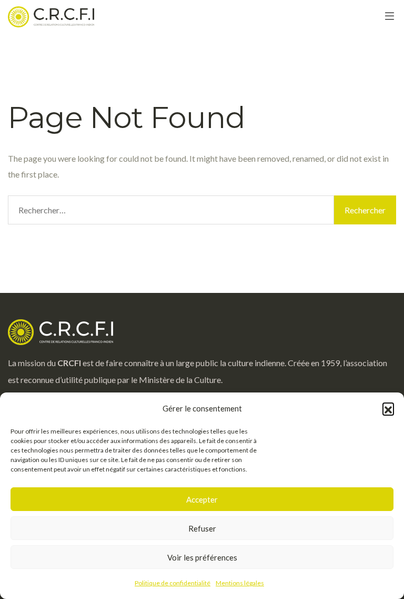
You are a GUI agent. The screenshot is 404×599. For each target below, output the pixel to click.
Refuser (202, 528)
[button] (388, 408)
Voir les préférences (202, 557)
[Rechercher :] (171, 209)
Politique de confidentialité (172, 583)
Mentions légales (240, 583)
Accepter (202, 499)
